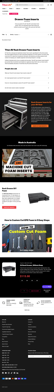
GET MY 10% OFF (14, 210)
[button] (15, 213)
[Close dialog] (4, 178)
